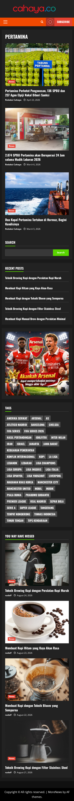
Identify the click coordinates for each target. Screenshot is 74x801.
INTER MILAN (58, 437)
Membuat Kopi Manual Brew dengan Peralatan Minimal (35, 319)
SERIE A (11, 508)
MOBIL (38, 489)
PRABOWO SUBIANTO (37, 495)
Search (10, 242)
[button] (5, 22)
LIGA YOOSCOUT (36, 476)
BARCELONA (38, 425)
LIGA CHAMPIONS (45, 463)
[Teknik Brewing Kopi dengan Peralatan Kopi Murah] (37, 564)
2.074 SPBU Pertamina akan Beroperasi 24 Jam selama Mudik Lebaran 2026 (37, 129)
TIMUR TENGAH (15, 520)
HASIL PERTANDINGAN (19, 437)
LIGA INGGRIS (33, 469)
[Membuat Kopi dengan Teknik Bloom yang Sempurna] (37, 679)
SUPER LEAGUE (28, 508)
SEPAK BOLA (57, 501)
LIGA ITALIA (52, 469)
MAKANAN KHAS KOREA (20, 482)
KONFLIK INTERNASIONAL (21, 457)
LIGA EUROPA (14, 469)
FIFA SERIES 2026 (34, 431)
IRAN (10, 444)
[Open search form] (42, 22)
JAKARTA (34, 444)
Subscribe (63, 22)
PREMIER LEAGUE (16, 501)
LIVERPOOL (55, 476)
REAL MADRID (38, 501)
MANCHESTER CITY (48, 482)
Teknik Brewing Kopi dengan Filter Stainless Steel (33, 309)
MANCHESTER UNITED (18, 489)
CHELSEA (54, 425)
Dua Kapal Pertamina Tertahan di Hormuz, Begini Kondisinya (37, 193)
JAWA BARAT (50, 444)
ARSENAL (36, 418)
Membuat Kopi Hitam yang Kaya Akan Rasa (28, 288)
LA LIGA (53, 457)
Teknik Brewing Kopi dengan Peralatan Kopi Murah (33, 278)
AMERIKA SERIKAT (17, 418)
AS (47, 418)
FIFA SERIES (13, 431)
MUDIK (50, 489)
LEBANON (12, 463)
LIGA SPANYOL (15, 476)
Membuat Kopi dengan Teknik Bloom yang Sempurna (34, 298)
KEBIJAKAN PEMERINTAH (20, 450)
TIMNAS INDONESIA (44, 514)
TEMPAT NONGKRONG (18, 514)
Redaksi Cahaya (13, 99)
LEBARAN (26, 463)
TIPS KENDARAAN (37, 520)
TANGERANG (47, 508)
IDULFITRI (41, 437)
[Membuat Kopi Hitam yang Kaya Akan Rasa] (37, 622)
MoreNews (55, 792)
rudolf (8, 595)
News (11, 81)
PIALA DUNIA (14, 495)
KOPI (42, 457)
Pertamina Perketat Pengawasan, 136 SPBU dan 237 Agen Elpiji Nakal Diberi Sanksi (37, 64)
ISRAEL (21, 444)
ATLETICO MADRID (17, 425)
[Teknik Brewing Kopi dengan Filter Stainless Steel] (37, 741)
